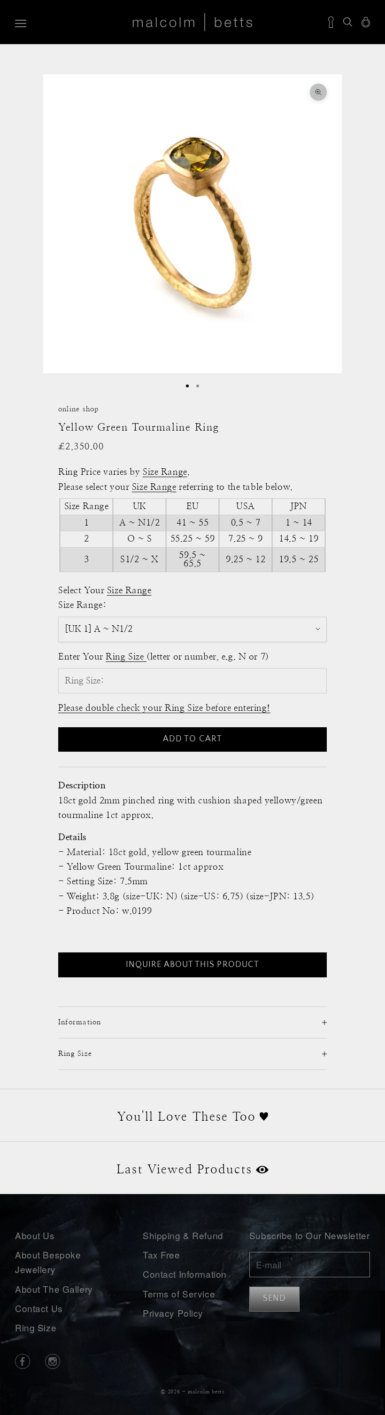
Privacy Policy (173, 1312)
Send (274, 1298)
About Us (35, 1235)
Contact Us (39, 1308)
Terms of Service (179, 1293)
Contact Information (185, 1273)
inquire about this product (192, 964)
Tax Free (161, 1254)
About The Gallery (54, 1288)
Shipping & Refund (183, 1235)
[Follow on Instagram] (52, 1361)
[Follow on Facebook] (22, 1361)
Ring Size (35, 1327)
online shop (78, 409)
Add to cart (192, 739)
